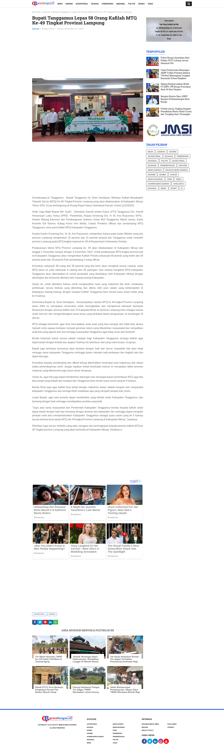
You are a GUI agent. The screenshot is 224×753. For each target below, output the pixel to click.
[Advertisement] (87, 53)
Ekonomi (152, 165)
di (182, 188)
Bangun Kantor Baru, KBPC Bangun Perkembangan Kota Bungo (175, 99)
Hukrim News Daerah (158, 184)
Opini (169, 179)
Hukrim (69, 4)
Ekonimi (151, 175)
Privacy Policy (148, 730)
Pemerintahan (167, 165)
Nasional (120, 4)
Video (150, 4)
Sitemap (170, 727)
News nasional (155, 179)
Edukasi (95, 4)
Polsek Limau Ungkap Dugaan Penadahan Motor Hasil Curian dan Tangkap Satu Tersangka (176, 111)
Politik (131, 4)
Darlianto (178, 184)
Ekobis (141, 4)
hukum (173, 175)
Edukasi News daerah (176, 170)
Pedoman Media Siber (150, 724)
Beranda (36, 12)
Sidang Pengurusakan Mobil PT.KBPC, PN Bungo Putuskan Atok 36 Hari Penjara (176, 87)
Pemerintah (107, 4)
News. (164, 188)
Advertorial (82, 4)
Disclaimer (171, 724)
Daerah (46, 12)
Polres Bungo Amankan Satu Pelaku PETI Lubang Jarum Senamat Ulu (175, 60)
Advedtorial (178, 161)
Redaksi (145, 727)
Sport (174, 188)
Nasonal (152, 188)
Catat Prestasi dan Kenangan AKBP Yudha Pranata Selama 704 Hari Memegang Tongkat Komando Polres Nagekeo (175, 74)
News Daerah (155, 170)
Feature (183, 165)
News (59, 4)
